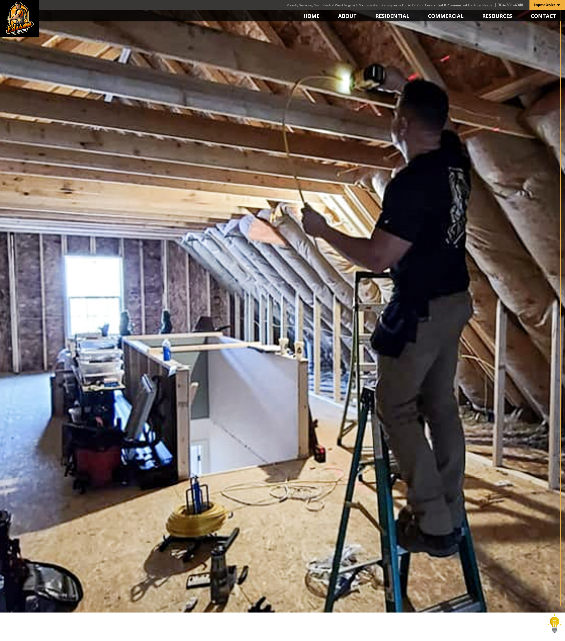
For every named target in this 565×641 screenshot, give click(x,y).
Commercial (445, 15)
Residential (392, 15)
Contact (543, 15)
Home (311, 15)
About (347, 15)
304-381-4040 (510, 5)
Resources (497, 15)
